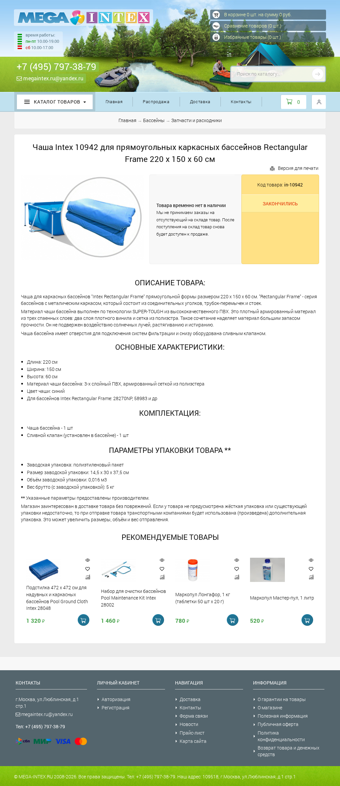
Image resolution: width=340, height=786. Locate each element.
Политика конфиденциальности (281, 736)
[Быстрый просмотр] (87, 560)
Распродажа (156, 102)
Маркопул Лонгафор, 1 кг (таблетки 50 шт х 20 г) (202, 598)
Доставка (200, 102)
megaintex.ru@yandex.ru (52, 78)
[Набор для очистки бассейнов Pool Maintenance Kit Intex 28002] (125, 570)
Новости (189, 724)
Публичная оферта (278, 724)
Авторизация (116, 699)
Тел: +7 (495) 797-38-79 (40, 726)
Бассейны (154, 120)
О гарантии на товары (282, 699)
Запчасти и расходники (196, 120)
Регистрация (115, 707)
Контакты (241, 102)
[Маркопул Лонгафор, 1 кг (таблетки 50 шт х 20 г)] (199, 570)
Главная (114, 102)
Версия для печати (298, 168)
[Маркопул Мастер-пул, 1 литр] (274, 570)
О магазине (270, 707)
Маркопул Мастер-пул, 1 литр (282, 598)
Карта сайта (193, 741)
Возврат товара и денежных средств (288, 751)
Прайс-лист (192, 733)
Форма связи (194, 716)
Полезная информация (283, 716)
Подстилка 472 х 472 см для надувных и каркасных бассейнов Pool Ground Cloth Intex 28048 (57, 597)
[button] (87, 569)
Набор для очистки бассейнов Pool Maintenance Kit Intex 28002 (133, 598)
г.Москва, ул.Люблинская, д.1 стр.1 (47, 702)
